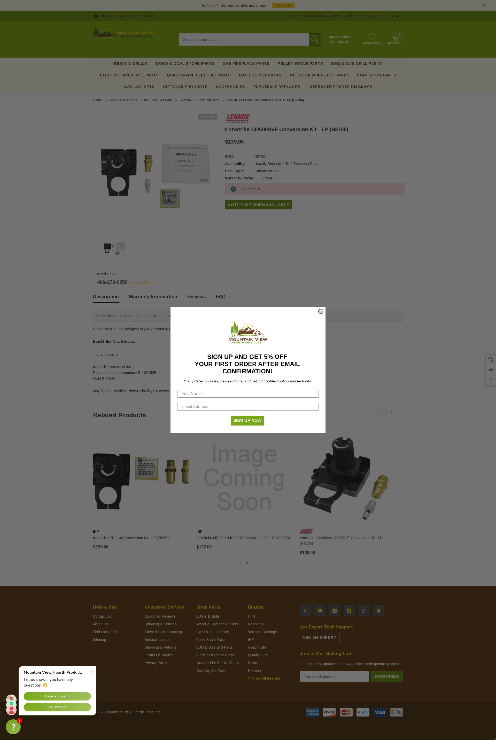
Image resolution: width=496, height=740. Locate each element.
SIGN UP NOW (247, 420)
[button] (13, 726)
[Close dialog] (320, 311)
